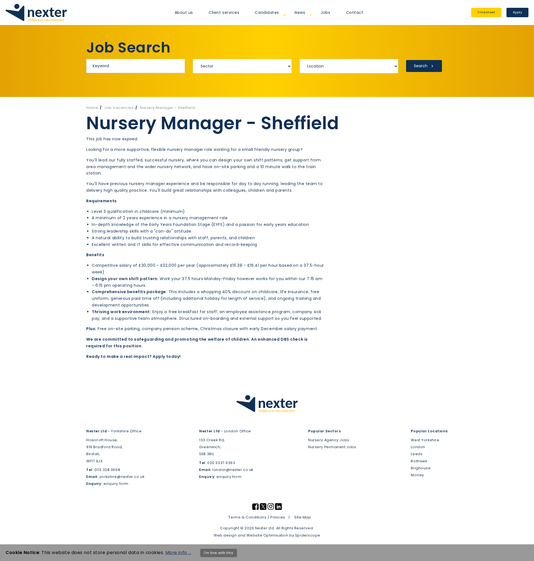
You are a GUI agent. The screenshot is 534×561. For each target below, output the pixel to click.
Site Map (302, 517)
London (418, 447)
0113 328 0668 (107, 469)
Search (420, 66)
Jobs (325, 12)
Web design (225, 535)
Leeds (416, 454)
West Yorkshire (425, 440)
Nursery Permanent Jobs (332, 447)
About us (184, 12)
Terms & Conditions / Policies (256, 517)
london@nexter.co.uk (232, 469)
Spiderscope (307, 535)
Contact (355, 12)
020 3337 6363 (221, 462)
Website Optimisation (267, 535)
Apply (517, 12)
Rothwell (419, 461)
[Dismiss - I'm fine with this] (525, 552)
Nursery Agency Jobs (328, 440)
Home (92, 107)
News (300, 12)
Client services (224, 12)
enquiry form (115, 483)
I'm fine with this (218, 552)
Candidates (267, 12)
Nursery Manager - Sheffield (167, 107)
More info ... (178, 552)
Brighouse (421, 468)
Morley (417, 475)
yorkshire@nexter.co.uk (121, 476)
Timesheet (486, 12)
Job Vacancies (119, 107)
